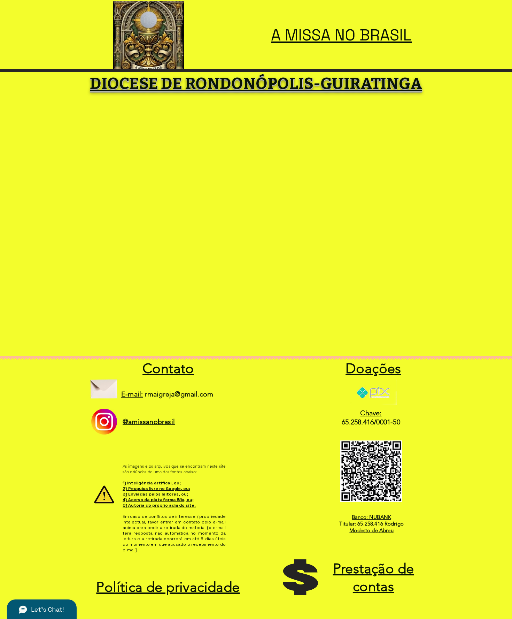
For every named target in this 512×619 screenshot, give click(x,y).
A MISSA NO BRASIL (341, 35)
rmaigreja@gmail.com (179, 394)
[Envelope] (103, 386)
